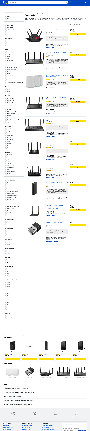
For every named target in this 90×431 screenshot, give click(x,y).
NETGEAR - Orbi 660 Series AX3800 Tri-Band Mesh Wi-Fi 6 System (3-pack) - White (57, 76)
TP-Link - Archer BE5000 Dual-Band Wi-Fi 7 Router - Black (56, 53)
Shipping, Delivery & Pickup (8, 427)
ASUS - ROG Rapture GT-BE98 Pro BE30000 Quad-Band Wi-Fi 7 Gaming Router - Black (57, 30)
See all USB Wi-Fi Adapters (52, 241)
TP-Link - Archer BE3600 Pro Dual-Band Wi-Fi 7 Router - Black (57, 120)
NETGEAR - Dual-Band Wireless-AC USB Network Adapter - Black (57, 223)
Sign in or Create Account (68, 424)
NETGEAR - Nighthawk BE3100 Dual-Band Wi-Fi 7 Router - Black (57, 183)
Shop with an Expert (26, 427)
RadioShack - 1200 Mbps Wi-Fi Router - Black (55, 205)
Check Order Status (6, 425)
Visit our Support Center (27, 425)
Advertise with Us (45, 427)
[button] (72, 2)
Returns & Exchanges (7, 429)
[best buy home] (5, 2)
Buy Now (78, 34)
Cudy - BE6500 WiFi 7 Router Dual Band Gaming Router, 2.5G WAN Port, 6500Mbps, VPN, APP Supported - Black (57, 166)
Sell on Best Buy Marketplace (47, 425)
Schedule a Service (26, 429)
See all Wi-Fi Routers (50, 47)
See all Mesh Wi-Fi (50, 91)
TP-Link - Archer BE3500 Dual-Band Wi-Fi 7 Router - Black (56, 98)
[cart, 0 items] (86, 2)
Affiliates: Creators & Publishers (48, 429)
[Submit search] (66, 2)
